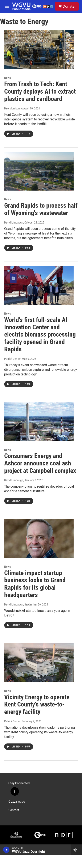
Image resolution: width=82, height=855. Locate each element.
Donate (68, 6)
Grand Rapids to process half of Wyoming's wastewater (41, 209)
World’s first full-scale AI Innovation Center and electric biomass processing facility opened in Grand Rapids (40, 334)
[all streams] (76, 849)
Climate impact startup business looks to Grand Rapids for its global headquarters (35, 584)
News (7, 77)
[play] (6, 850)
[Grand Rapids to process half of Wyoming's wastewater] (39, 171)
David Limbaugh (13, 222)
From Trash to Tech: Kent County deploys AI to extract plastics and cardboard (40, 91)
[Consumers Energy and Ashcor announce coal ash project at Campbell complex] (39, 421)
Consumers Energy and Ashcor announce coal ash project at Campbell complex (40, 463)
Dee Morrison (12, 108)
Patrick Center (12, 358)
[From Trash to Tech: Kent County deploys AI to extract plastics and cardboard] (39, 49)
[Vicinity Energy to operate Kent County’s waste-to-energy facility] (39, 662)
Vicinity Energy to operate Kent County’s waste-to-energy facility (36, 704)
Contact (13, 810)
